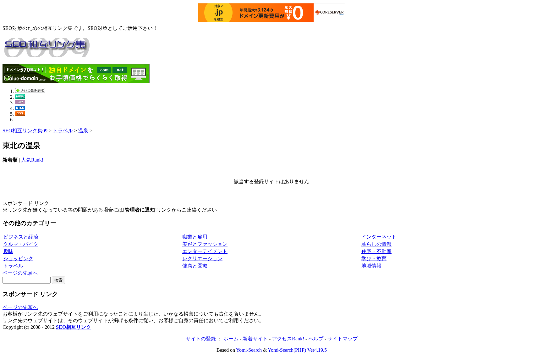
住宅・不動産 (376, 251)
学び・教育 (374, 258)
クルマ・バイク (20, 244)
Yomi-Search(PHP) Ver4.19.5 (297, 350)
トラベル (63, 130)
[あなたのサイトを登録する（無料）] (30, 91)
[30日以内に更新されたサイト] (20, 102)
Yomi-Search (249, 350)
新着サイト (255, 338)
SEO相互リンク (73, 327)
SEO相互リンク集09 (25, 130)
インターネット (379, 237)
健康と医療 (194, 265)
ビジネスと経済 (20, 237)
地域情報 (371, 265)
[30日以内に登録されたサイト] (20, 97)
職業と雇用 (194, 237)
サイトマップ (342, 338)
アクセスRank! (288, 338)
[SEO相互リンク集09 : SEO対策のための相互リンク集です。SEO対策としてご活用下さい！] (46, 53)
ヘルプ (315, 338)
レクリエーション (202, 258)
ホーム (231, 338)
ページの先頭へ (20, 273)
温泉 (83, 130)
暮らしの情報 (376, 244)
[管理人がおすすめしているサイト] (20, 114)
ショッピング (18, 258)
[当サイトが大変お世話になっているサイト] (20, 108)
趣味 (8, 251)
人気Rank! (32, 159)
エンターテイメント (205, 251)
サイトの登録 (201, 338)
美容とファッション (205, 244)
